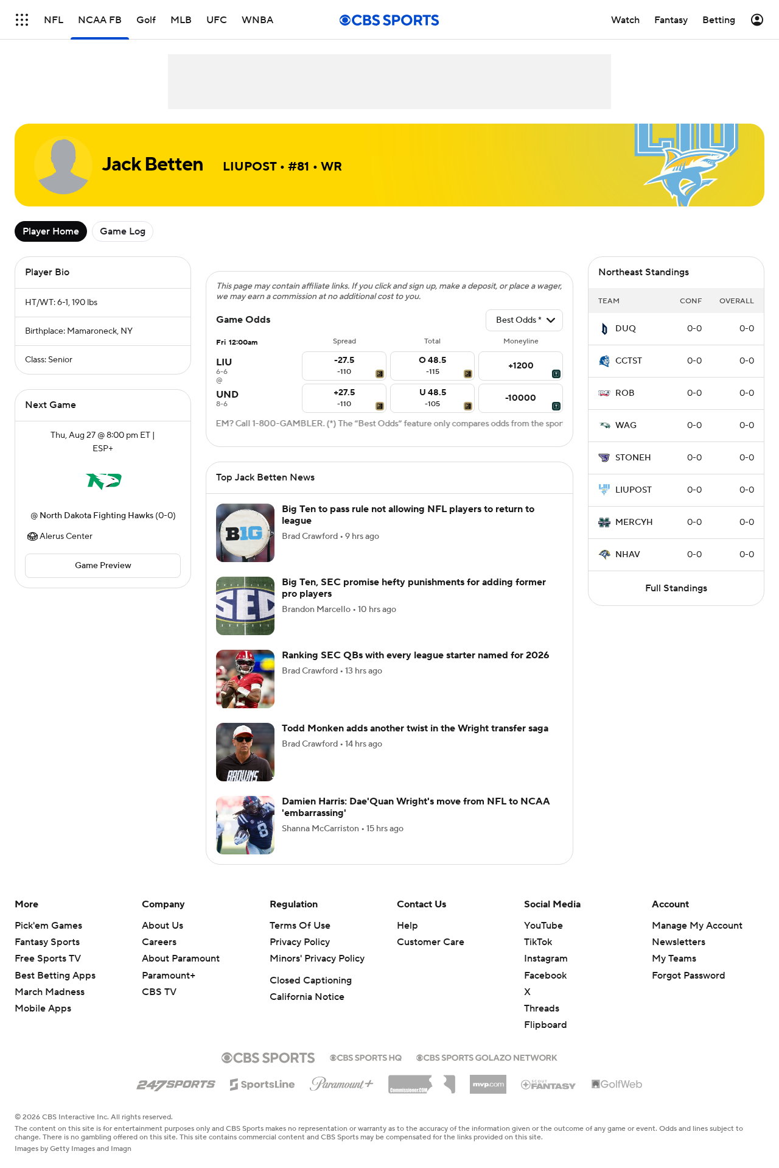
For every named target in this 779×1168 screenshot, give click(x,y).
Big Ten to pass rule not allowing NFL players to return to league (408, 515)
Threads (541, 1008)
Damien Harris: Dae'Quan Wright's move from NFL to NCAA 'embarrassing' (416, 807)
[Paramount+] (342, 1081)
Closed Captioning (311, 980)
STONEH (633, 457)
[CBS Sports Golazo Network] (486, 1056)
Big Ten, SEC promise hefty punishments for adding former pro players (414, 588)
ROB (625, 393)
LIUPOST (633, 490)
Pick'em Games (48, 926)
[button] (22, 20)
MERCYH (634, 522)
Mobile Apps (43, 1008)
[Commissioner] (421, 1080)
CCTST (628, 361)
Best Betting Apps (55, 975)
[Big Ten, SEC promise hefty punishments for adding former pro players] (245, 606)
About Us (162, 926)
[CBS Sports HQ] (366, 1056)
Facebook (545, 975)
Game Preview (103, 565)
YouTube (543, 926)
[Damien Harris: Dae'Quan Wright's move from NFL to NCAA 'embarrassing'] (245, 825)
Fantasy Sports (47, 942)
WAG (626, 425)
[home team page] (102, 482)
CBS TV (159, 992)
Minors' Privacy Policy (317, 958)
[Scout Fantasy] (549, 1084)
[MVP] (488, 1080)
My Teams (674, 958)
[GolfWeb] (617, 1084)
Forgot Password (688, 975)
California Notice (307, 997)
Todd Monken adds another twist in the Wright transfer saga (415, 728)
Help (407, 926)
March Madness (50, 992)
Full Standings (676, 588)
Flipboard (545, 1025)
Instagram (546, 958)
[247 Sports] (175, 1082)
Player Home (51, 231)
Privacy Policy (300, 942)
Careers (159, 942)
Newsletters (678, 942)
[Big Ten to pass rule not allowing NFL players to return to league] (245, 533)
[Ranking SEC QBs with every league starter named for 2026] (245, 679)
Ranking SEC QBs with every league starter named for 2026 (416, 655)
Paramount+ (168, 975)
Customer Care (430, 942)
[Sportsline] (262, 1083)
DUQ (625, 328)
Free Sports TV (48, 958)
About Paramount (181, 958)
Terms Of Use (300, 926)
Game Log (122, 231)
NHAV (627, 554)
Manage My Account (697, 926)
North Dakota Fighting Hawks (96, 515)
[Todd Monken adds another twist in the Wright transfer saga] (245, 752)
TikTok (538, 942)
